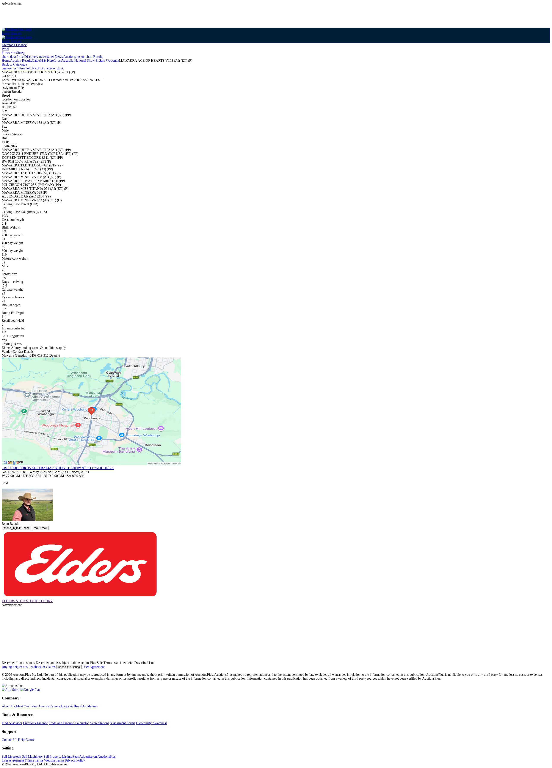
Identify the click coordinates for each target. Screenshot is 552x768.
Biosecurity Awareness (151, 723)
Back (14, 64)
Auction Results (21, 60)
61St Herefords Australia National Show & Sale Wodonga (79, 60)
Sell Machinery (32, 756)
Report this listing (69, 667)
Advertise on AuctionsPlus (97, 756)
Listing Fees (70, 756)
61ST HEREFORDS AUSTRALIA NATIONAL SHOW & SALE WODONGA (58, 468)
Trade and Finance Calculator (69, 723)
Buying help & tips (15, 667)
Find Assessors (12, 723)
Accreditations (99, 723)
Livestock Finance (14, 45)
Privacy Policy (75, 760)
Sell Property (52, 756)
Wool (5, 49)
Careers (55, 706)
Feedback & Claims (42, 667)
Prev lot (16, 68)
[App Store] (11, 689)
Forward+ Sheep (13, 53)
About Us (8, 706)
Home (6, 60)
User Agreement (93, 667)
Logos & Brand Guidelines (79, 706)
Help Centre (26, 739)
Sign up (16, 33)
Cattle (36, 60)
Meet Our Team (27, 706)
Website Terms (54, 760)
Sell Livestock (11, 756)
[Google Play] (30, 689)
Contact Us (9, 739)
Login (6, 33)
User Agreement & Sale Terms (22, 760)
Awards (43, 706)
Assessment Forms (122, 723)
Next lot (47, 68)
